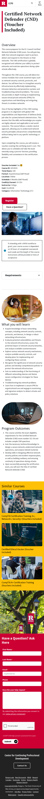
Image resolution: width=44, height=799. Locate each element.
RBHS (29, 777)
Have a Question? (14, 207)
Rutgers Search (22, 782)
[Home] (3, 3)
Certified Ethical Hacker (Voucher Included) (18, 551)
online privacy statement (15, 714)
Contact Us (22, 765)
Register (9, 200)
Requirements (13, 275)
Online (23, 780)
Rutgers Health (32, 780)
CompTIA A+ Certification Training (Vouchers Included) (18, 584)
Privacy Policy (27, 792)
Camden (9, 780)
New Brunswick (20, 777)
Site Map (18, 792)
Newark (35, 777)
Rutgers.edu (9, 777)
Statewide (16, 780)
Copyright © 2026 (11, 786)
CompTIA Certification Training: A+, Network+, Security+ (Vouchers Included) (22, 517)
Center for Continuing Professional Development (22, 757)
